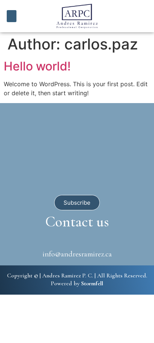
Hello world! (37, 66)
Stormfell (92, 283)
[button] (12, 16)
